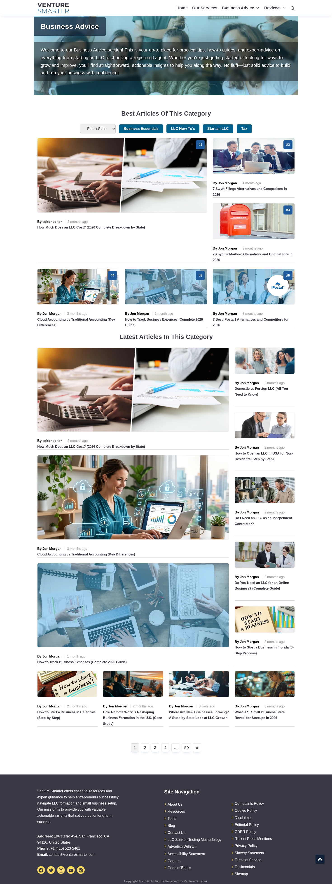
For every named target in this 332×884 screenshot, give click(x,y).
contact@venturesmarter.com (72, 854)
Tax (244, 129)
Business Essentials (141, 129)
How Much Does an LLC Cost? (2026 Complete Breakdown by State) (91, 227)
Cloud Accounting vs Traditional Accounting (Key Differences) (86, 554)
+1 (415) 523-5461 (65, 848)
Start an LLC (218, 129)
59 (186, 747)
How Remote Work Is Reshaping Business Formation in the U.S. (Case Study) (132, 717)
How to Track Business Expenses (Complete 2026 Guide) (82, 662)
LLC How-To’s (183, 129)
